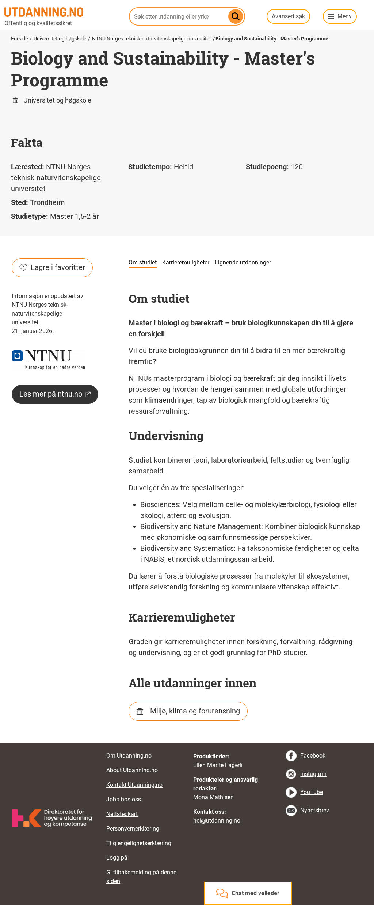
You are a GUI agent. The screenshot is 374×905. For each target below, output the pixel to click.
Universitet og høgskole (60, 39)
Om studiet (143, 262)
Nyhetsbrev (314, 810)
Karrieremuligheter (185, 262)
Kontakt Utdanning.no (134, 784)
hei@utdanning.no (216, 820)
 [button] (187, 742)
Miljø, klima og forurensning (195, 711)
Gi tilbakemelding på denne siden (141, 877)
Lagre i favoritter (58, 267)
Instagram (313, 773)
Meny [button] (344, 16)
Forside (19, 39)
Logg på (116, 857)
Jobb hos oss (123, 799)
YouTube (311, 792)
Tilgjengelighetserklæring (138, 843)
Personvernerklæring (132, 828)
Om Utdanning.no (129, 755)
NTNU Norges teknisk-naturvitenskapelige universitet (151, 39)
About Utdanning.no (132, 770)
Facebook (312, 755)
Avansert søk (288, 16)
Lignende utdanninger (243, 262)
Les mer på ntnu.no (50, 394)
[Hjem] (62, 12)
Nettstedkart (122, 814)
